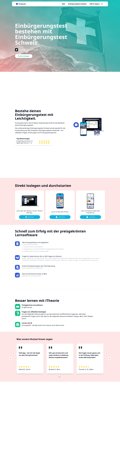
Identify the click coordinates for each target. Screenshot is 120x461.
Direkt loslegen (23, 56)
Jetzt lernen (31, 217)
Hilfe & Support (95, 4)
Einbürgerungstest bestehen (77, 4)
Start (63, 4)
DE (102, 4)
